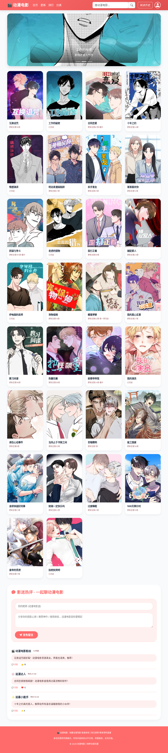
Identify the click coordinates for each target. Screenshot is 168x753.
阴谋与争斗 (15, 250)
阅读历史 (145, 5)
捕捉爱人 (131, 250)
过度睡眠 (92, 506)
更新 (43, 5)
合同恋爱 (92, 123)
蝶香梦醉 (92, 314)
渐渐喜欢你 (133, 187)
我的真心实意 (134, 314)
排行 (51, 5)
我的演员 (131, 378)
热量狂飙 (53, 378)
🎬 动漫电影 (18, 5)
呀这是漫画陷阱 (57, 187)
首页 (35, 5)
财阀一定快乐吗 (57, 506)
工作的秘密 (54, 123)
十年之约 (131, 123)
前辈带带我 (93, 378)
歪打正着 (92, 250)
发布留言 (27, 635)
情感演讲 (13, 187)
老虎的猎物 (54, 250)
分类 (59, 5)
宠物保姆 (53, 314)
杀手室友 (92, 187)
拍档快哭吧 (54, 570)
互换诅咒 (13, 123)
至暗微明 (92, 442)
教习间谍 (13, 378)
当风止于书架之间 (58, 442)
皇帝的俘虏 (15, 570)
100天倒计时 (134, 506)
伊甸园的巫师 (16, 314)
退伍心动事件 (16, 442)
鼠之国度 (131, 442)
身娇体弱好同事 (17, 506)
